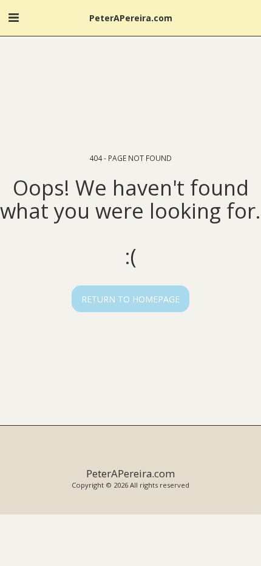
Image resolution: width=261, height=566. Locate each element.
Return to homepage (130, 299)
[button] (13, 17)
